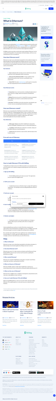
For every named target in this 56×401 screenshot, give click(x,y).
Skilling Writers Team (8, 23)
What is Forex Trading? (33, 347)
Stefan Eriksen (6, 317)
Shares (43, 340)
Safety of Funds (18, 343)
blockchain (18, 44)
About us (17, 339)
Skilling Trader (18, 358)
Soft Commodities (45, 345)
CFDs (14, 290)
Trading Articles (31, 352)
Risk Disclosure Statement (20, 386)
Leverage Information (32, 344)
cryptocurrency (22, 82)
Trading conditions (32, 349)
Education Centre (32, 353)
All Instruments (31, 340)
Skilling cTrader (18, 361)
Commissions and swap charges (34, 343)
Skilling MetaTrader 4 (19, 362)
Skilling (4, 11)
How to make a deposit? (33, 359)
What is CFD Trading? (32, 345)
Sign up (51, 8)
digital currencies (20, 45)
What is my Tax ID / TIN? (33, 363)
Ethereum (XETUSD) (32, 208)
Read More (4, 325)
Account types (31, 339)
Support (47, 5)
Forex (43, 339)
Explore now (46, 37)
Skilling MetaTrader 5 (19, 363)
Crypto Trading (9, 11)
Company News (18, 344)
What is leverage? (32, 348)
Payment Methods (32, 358)
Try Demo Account (46, 65)
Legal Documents (32, 366)
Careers (17, 340)
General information (32, 365)
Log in (46, 8)
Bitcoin (28, 45)
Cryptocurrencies (45, 344)
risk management (32, 234)
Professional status (32, 351)
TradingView (18, 359)
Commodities (44, 343)
